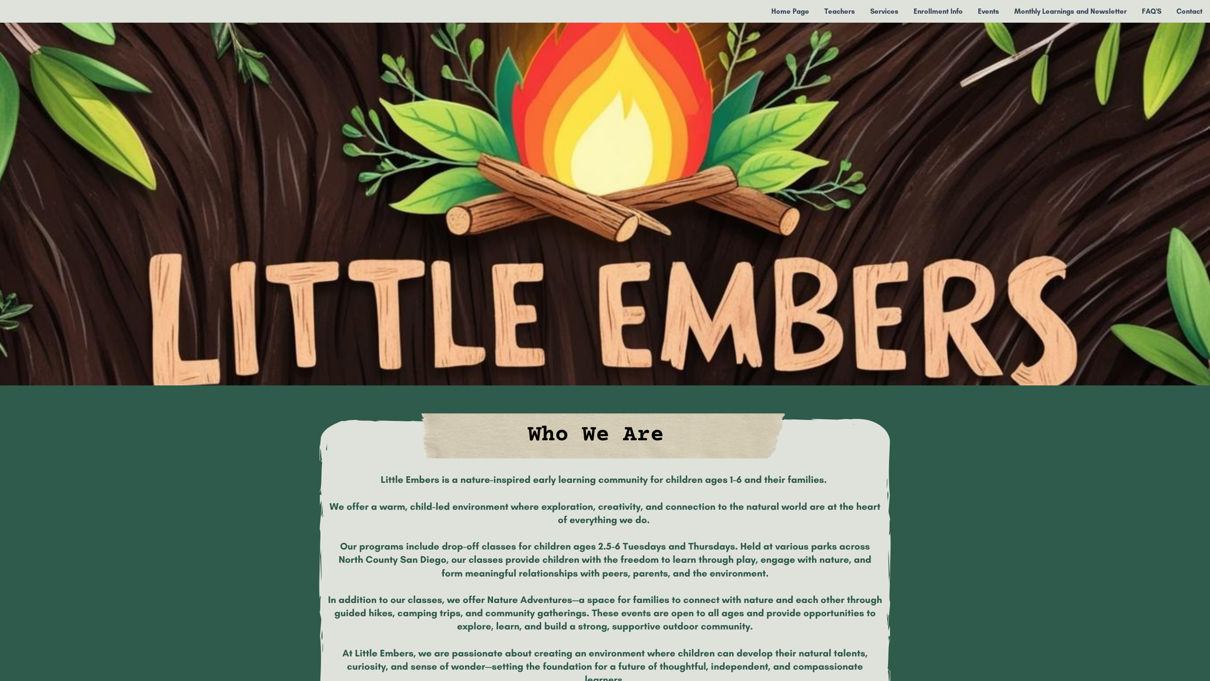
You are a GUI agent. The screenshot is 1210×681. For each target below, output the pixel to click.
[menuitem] (790, 11)
